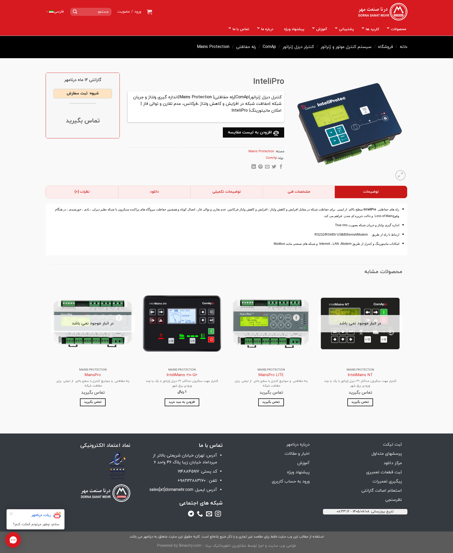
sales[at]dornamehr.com (171, 490)
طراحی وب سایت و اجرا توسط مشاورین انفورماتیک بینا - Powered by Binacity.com (226, 546)
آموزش (303, 463)
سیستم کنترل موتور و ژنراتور (346, 47)
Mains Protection (213, 47)
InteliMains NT (360, 375)
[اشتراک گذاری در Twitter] (274, 167)
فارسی (59, 11)
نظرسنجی (393, 500)
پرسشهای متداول (386, 454)
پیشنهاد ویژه (298, 472)
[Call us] (200, 515)
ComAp (269, 47)
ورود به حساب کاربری (291, 481)
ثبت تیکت (392, 444)
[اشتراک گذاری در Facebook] (280, 167)
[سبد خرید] (149, 12)
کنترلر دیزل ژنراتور (298, 47)
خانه (403, 47)
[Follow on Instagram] (218, 515)
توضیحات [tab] (371, 191)
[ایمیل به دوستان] (267, 167)
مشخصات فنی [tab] (299, 191)
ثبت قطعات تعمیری (384, 472)
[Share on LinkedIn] (253, 167)
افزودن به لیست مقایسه (250, 132)
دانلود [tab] (154, 191)
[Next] (51, 348)
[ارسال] (75, 11)
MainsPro (93, 375)
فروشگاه (385, 47)
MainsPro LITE (271, 375)
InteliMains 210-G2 (181, 375)
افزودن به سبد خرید (182, 402)
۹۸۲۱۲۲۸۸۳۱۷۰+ (191, 481)
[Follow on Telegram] (191, 515)
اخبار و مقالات (297, 454)
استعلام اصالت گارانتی (382, 491)
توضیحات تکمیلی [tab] (226, 191)
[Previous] (402, 348)
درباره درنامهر (298, 444)
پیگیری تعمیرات (387, 481)
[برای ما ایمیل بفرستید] (209, 515)
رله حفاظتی (246, 47)
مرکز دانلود (393, 463)
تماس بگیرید (360, 402)
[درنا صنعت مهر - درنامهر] (382, 12)
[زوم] (400, 175)
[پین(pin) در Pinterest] (260, 167)
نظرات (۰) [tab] (82, 191)
